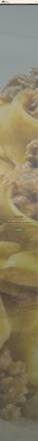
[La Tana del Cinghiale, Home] (5, 1)
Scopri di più (19, 229)
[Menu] (36, 2)
